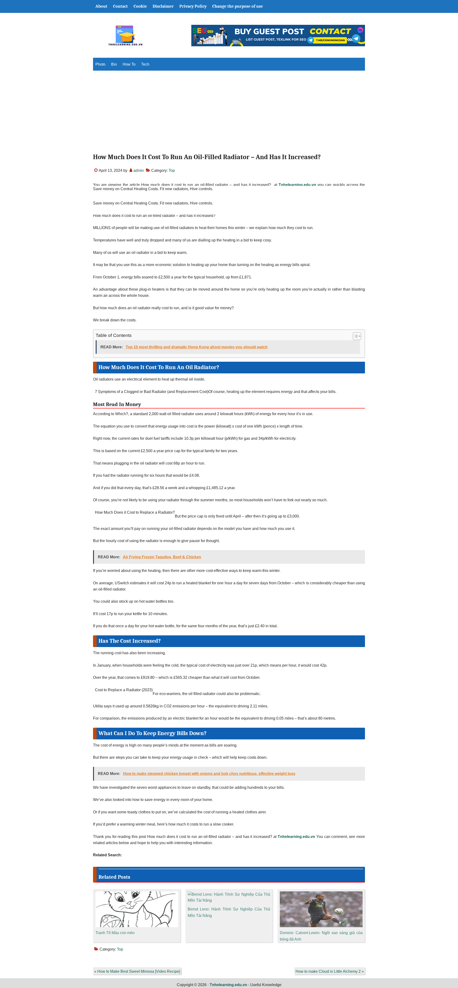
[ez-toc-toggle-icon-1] (354, 336)
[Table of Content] (357, 336)
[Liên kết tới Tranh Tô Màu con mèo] (136, 894)
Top (172, 170)
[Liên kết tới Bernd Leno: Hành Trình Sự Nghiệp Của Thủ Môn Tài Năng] (229, 894)
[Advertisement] (229, 116)
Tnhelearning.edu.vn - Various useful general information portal (125, 35)
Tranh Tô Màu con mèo (115, 933)
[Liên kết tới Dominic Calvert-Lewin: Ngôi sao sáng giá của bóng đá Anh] (321, 894)
